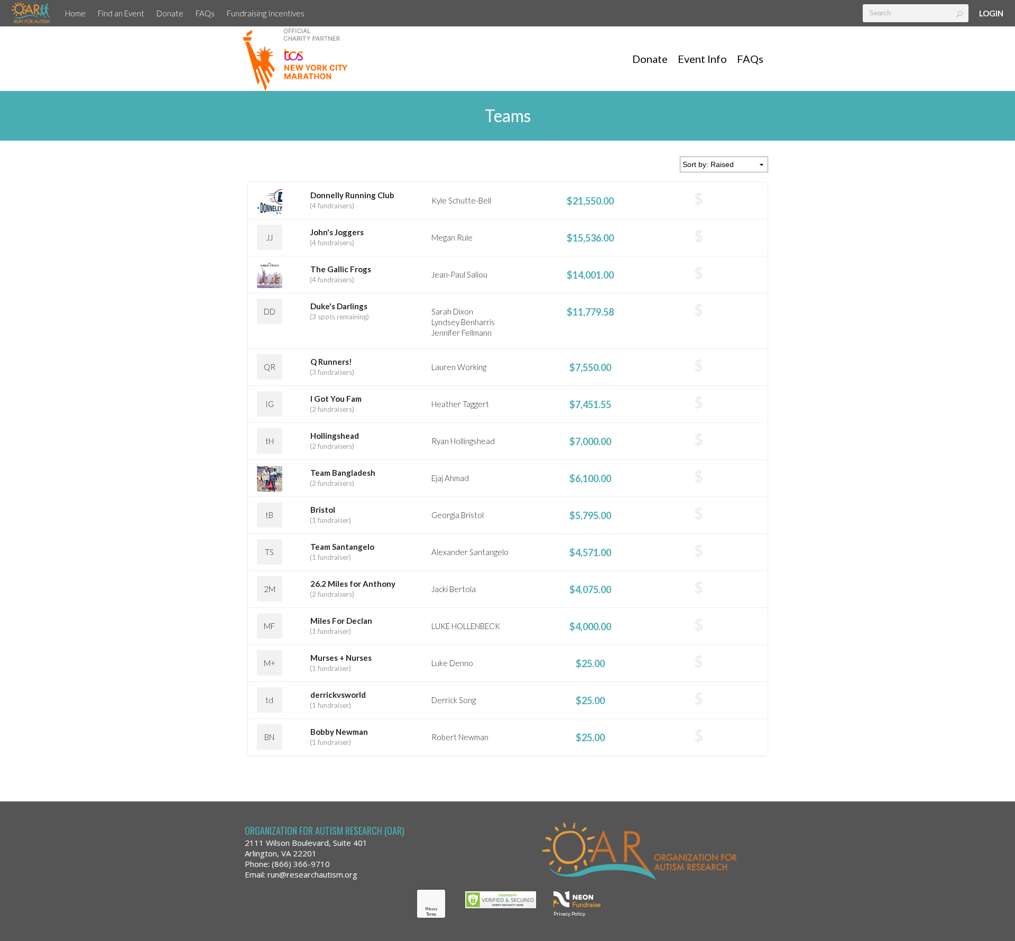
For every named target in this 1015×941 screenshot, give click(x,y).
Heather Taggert (460, 404)
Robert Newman (459, 737)
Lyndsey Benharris (463, 322)
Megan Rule (452, 237)
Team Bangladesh (342, 472)
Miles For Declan (341, 620)
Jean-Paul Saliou (459, 274)
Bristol (322, 509)
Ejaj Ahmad (450, 478)
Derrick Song (453, 700)
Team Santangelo (342, 546)
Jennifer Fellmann (461, 332)
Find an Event (121, 13)
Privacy (431, 909)
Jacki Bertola (453, 589)
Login (991, 13)
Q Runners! (331, 361)
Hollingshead (334, 435)
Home (75, 13)
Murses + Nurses (341, 657)
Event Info (702, 58)
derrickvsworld (338, 694)
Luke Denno (452, 663)
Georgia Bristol (457, 515)
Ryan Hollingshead (463, 441)
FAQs (205, 13)
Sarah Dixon (452, 311)
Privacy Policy (569, 913)
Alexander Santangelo (470, 552)
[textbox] (915, 13)
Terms (431, 914)
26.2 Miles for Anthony (352, 583)
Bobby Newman (339, 731)
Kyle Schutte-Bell (461, 200)
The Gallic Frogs (340, 269)
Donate (169, 13)
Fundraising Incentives (265, 13)
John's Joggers (337, 232)
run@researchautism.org (312, 874)
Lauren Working (458, 367)
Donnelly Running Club (352, 195)
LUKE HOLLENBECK (465, 626)
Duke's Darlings (338, 306)
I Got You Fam (336, 398)
